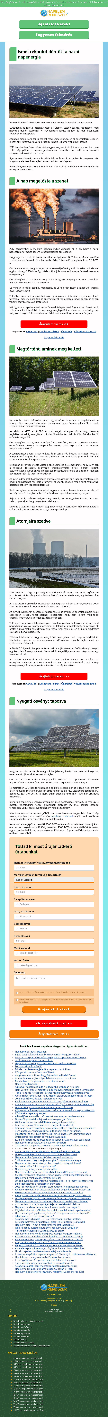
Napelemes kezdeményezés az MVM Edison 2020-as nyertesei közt (51, 1171)
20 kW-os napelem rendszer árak (29, 1410)
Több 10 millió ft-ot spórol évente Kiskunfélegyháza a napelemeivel (52, 1092)
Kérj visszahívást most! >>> (54, 1023)
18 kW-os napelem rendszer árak (28, 1404)
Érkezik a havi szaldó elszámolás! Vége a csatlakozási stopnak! (49, 1236)
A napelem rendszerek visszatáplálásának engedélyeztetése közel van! (53, 1189)
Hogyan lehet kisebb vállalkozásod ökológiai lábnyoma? (46, 1154)
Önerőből (66, 331)
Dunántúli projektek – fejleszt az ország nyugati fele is (44, 1119)
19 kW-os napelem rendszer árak (28, 1407)
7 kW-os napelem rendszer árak (28, 1370)
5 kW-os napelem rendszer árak (28, 1364)
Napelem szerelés (22, 1330)
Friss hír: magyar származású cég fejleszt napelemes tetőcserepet (50, 1057)
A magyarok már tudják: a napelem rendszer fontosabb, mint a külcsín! (53, 1195)
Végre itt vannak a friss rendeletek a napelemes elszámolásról (49, 1245)
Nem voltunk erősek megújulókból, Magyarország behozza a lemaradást (54, 1089)
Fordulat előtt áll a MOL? (28, 1066)
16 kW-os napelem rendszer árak (28, 1398)
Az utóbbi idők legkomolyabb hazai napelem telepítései (45, 1078)
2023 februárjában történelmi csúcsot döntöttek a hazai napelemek (51, 1186)
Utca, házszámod (24, 911)
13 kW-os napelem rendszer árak (28, 1389)
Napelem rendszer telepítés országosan (32, 1345)
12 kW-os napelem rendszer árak (28, 1385)
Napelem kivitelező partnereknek (28, 1321)
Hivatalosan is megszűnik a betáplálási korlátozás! (42, 1257)
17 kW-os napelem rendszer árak (28, 1401)
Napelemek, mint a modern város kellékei (38, 1177)
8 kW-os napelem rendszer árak (28, 1373)
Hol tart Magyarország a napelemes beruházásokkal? (44, 1107)
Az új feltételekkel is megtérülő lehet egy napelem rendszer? (48, 1242)
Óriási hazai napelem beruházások (34, 1060)
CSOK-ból (31, 331)
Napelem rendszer (22, 1324)
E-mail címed (21, 960)
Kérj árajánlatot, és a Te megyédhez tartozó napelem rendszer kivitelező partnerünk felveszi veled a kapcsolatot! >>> (54, 3)
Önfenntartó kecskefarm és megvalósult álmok (40, 1136)
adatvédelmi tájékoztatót (32, 992)
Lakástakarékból (49, 331)
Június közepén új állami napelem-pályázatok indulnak (44, 1125)
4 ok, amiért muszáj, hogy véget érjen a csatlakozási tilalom (47, 1204)
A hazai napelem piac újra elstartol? (34, 1215)
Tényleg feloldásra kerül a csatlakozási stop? (39, 1230)
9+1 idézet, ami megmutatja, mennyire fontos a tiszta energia (48, 1160)
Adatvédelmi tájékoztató (54, 1311)
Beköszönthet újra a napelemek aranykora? (38, 1183)
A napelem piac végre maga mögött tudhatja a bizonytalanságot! (50, 1248)
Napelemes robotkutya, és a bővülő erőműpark (40, 1142)
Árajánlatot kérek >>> (54, 324)
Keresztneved (22, 935)
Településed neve (24, 899)
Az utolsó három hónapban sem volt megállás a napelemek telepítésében (55, 1127)
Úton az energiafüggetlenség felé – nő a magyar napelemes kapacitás (52, 1213)
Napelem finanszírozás (24, 1342)
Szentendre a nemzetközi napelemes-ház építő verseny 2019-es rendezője (54, 1104)
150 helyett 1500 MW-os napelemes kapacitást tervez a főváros (49, 1192)
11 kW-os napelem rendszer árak (28, 1382)
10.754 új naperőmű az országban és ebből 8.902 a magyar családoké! (52, 1139)
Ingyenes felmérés (54, 35)
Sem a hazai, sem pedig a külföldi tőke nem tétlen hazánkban (48, 1130)
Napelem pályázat (22, 1333)
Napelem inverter (21, 1336)
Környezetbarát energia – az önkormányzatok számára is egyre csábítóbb (54, 1110)
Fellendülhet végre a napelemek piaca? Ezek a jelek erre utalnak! (50, 1221)
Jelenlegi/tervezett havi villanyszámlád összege (42, 862)
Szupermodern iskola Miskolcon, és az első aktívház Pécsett (47, 1151)
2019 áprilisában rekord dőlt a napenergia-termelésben (45, 1122)
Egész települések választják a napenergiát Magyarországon (47, 1054)
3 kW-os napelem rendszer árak (28, 1358)
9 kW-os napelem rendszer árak (28, 1376)
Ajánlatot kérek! (54, 24)
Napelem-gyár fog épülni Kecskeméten (36, 1169)
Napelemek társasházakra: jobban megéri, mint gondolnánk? (48, 1163)
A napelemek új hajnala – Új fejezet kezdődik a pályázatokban (48, 1218)
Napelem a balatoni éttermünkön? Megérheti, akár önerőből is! (49, 1271)
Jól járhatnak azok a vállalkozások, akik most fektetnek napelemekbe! (52, 1210)
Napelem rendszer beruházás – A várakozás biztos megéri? (47, 1207)
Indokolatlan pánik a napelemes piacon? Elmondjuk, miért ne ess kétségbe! (55, 1254)
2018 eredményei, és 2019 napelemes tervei (38, 1098)
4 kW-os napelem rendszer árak (28, 1361)
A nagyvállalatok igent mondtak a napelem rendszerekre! (46, 1265)
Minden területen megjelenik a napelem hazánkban (42, 1069)
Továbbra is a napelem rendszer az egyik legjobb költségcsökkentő (51, 1145)
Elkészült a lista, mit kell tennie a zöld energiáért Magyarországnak (51, 1101)
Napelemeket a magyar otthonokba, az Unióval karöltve (45, 1063)
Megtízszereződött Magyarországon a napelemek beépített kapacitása (53, 1174)
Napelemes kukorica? (26, 1083)
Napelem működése (23, 1327)
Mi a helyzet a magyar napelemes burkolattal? (40, 1080)
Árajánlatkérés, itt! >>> (53, 1034)
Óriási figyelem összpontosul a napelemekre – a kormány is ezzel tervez (54, 1180)
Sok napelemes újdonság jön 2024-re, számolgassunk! (44, 1262)
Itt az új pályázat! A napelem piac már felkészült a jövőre (45, 1260)
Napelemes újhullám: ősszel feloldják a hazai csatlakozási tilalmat (51, 1201)
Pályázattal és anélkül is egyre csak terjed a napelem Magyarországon (53, 1133)
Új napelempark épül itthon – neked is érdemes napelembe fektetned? (53, 1198)
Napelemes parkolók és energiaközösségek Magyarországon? (48, 1233)
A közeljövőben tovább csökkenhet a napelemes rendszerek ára (49, 1116)
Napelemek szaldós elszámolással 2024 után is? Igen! (44, 1268)
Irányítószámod (23, 887)
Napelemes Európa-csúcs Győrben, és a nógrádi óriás (44, 1157)
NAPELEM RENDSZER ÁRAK (22, 1352)
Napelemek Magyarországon (31, 1051)
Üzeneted (19, 972)
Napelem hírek (20, 1339)
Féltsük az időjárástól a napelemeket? (35, 1166)
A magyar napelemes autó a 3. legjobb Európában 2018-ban (47, 1086)
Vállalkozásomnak (85, 331)
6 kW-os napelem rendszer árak (28, 1367)
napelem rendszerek (62, 816)
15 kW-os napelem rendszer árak (28, 1395)
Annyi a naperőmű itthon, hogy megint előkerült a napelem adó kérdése (54, 1095)
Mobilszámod (22, 948)
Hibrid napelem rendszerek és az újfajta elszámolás (43, 1251)
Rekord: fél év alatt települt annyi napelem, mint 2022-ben (46, 1227)
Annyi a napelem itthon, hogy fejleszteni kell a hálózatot (45, 1075)
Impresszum (54, 1309)
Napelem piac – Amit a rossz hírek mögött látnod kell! (44, 1224)
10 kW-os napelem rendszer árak (28, 1379)
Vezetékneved (22, 923)
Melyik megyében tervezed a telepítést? (37, 874)
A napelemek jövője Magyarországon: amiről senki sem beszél (49, 1239)
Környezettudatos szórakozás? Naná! (34, 1072)
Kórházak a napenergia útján (30, 1113)
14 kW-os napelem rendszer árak (28, 1392)
